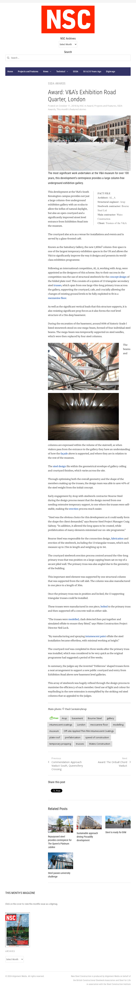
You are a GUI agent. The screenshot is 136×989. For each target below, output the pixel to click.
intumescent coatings (60, 724)
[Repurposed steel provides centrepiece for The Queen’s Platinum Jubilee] (60, 824)
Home (10, 71)
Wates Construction (99, 743)
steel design (59, 466)
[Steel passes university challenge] (60, 860)
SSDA (75, 71)
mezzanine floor (57, 298)
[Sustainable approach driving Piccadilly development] (89, 822)
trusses (57, 285)
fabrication (117, 538)
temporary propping (60, 743)
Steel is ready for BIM (115, 832)
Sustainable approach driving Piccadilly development (87, 837)
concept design (118, 276)
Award (90, 105)
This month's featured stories (71, 109)
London (81, 724)
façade (64, 453)
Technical (60, 71)
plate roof (54, 737)
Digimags (110, 71)
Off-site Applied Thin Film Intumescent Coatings (89, 731)
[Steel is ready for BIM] (118, 822)
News (45, 71)
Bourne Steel (95, 718)
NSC (82, 105)
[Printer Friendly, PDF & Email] (54, 717)
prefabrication (72, 737)
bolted (104, 606)
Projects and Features (28, 71)
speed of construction (97, 737)
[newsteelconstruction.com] (68, 19)
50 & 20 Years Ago (92, 71)
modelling (118, 724)
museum (54, 731)
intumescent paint (95, 636)
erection (73, 508)
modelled (73, 619)
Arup (64, 718)
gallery (110, 718)
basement (77, 718)
